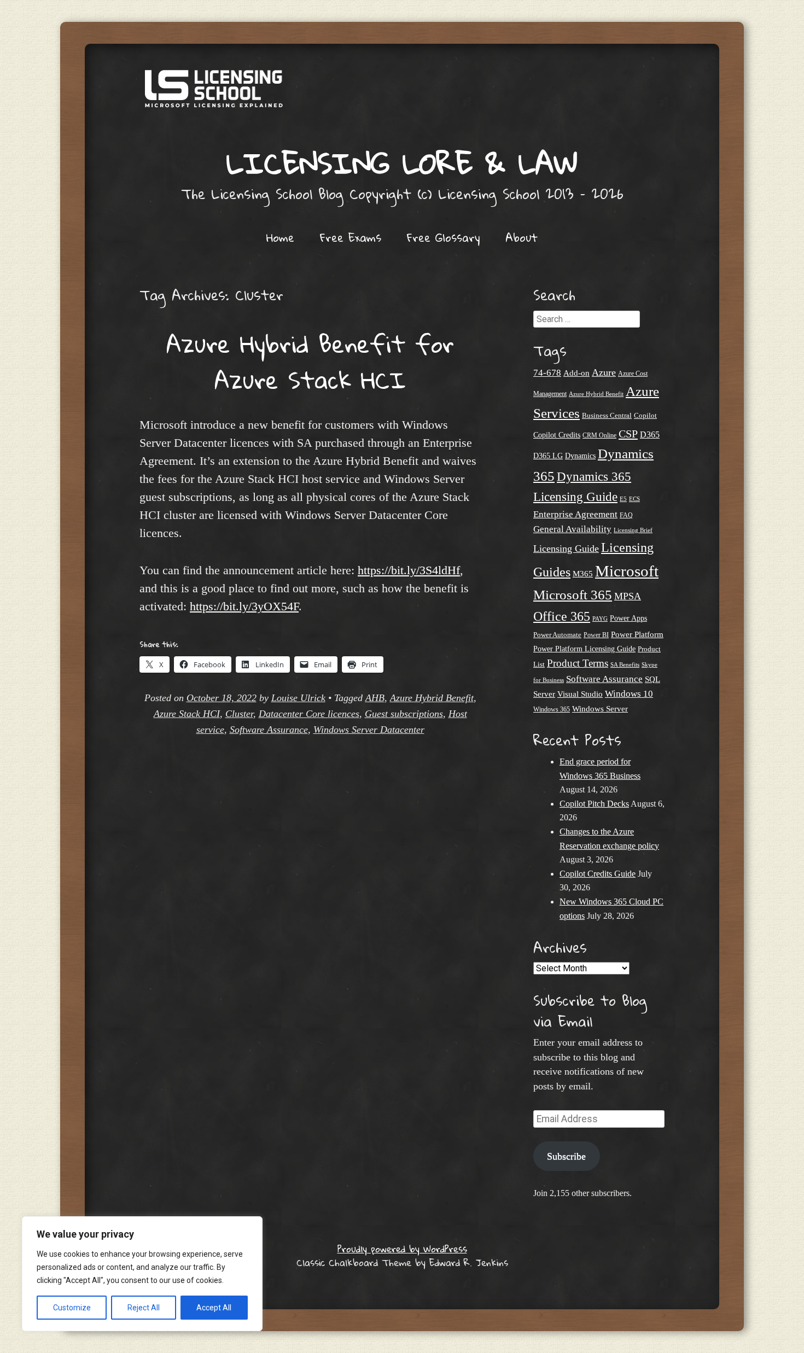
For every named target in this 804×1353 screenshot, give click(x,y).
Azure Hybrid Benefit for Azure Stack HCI (310, 361)
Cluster (239, 713)
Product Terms (577, 663)
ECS (634, 498)
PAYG (600, 618)
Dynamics (580, 456)
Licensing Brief (633, 530)
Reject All (143, 1307)
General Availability (572, 529)
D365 (650, 434)
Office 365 (561, 616)
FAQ (626, 515)
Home (280, 237)
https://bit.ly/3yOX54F (244, 606)
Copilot (645, 415)
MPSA (627, 596)
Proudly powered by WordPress (402, 1248)
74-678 (547, 373)
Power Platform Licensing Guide (584, 649)
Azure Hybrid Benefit (432, 697)
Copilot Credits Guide (598, 873)
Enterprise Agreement (575, 514)
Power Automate (557, 635)
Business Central (607, 415)
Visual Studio (580, 694)
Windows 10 (629, 693)
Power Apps (628, 618)
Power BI (596, 635)
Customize (72, 1307)
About (521, 237)
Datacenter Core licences (309, 713)
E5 (623, 498)
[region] (142, 1273)
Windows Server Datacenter (368, 729)
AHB (374, 697)
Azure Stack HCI (187, 713)
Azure (604, 372)
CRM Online (599, 435)
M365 (583, 573)
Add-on (576, 373)
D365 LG (548, 456)
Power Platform (637, 634)
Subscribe (566, 1156)
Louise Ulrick (298, 697)
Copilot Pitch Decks (594, 803)
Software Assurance (269, 729)
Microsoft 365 (572, 594)
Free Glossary (443, 237)
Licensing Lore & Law (402, 163)
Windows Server (600, 708)
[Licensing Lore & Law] (402, 94)
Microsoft (627, 571)
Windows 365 (551, 709)
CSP (628, 434)
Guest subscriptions (404, 713)
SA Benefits (624, 665)
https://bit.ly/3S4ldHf (409, 570)
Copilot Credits (556, 435)
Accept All (213, 1307)
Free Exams (350, 237)
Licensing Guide (566, 548)
